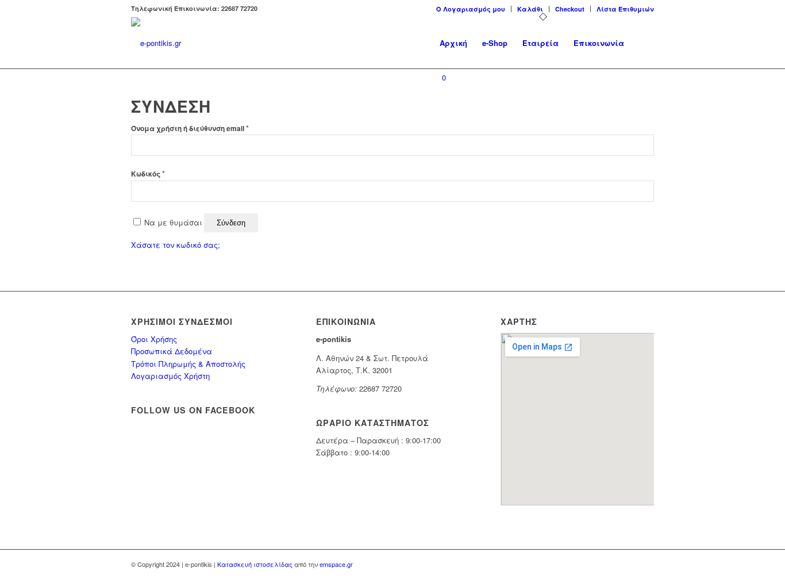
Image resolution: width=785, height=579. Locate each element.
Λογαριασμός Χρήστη (170, 375)
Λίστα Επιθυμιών (625, 9)
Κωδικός (148, 174)
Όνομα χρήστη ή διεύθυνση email (190, 128)
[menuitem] (470, 9)
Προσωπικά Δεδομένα (171, 351)
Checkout (569, 9)
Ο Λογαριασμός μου (470, 9)
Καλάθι (530, 9)
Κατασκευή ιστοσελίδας (255, 564)
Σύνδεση (231, 222)
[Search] (643, 43)
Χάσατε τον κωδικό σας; (175, 244)
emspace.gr (336, 564)
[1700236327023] (156, 43)
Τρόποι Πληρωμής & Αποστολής (188, 363)
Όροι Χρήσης (154, 338)
